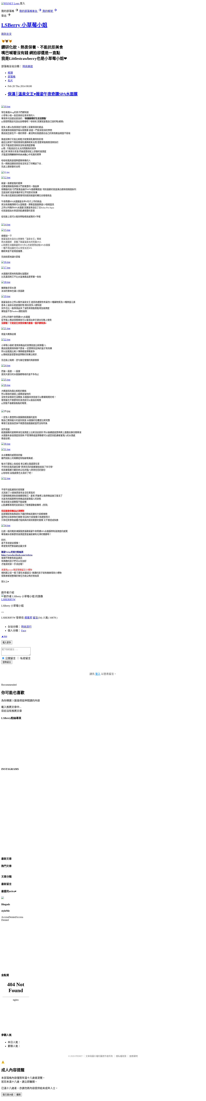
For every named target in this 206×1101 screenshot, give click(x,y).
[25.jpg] (5, 379)
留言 (35, 617)
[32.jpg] (5, 478)
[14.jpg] (5, 224)
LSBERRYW (8, 599)
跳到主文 (6, 34)
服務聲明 (133, 1056)
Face (23, 630)
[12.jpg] (5, 177)
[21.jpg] (5, 328)
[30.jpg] (5, 443)
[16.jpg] (5, 262)
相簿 (10, 72)
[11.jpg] (5, 172)
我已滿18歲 (8, 1094)
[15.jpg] (5, 230)
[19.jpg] (5, 296)
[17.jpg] (5, 267)
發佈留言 (7, 662)
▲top (4, 636)
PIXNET (79, 1056)
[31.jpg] (5, 449)
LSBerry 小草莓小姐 (24, 25)
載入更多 (7, 642)
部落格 (11, 76)
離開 (18, 1094)
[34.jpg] (5, 525)
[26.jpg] (5, 385)
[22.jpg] (5, 339)
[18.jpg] (5, 282)
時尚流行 (26, 626)
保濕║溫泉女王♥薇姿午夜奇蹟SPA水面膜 (43, 94)
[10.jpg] (5, 106)
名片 (10, 80)
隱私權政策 (121, 1056)
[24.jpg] (5, 365)
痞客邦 (28, 617)
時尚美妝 (28, 66)
